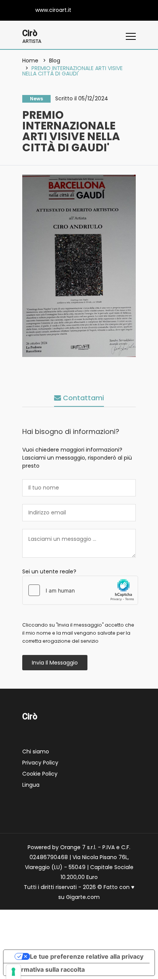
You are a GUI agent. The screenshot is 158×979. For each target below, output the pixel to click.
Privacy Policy (40, 762)
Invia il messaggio (55, 662)
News (36, 98)
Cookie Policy (40, 774)
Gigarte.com (83, 897)
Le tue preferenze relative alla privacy (86, 956)
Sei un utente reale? (49, 571)
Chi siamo (35, 751)
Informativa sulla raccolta (47, 969)
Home (30, 60)
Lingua (31, 785)
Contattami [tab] (82, 398)
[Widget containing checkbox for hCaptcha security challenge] (80, 590)
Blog (54, 60)
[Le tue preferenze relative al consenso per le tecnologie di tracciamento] (13, 971)
